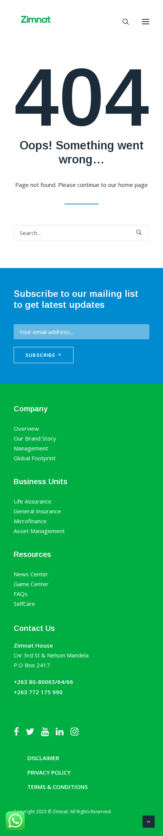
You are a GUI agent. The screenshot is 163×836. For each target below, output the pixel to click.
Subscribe (41, 355)
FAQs (21, 594)
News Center (31, 574)
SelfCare (24, 603)
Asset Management (39, 531)
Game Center (31, 584)
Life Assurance (33, 501)
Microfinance (30, 521)
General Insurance (37, 511)
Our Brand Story (35, 438)
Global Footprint (35, 458)
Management (31, 448)
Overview (26, 428)
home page (133, 184)
